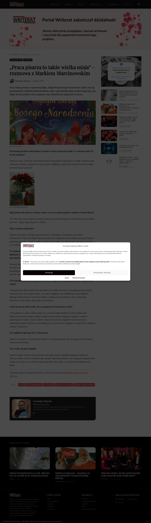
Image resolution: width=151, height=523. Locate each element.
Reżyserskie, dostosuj (102, 272)
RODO (67, 277)
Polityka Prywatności (78, 277)
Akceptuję (49, 272)
